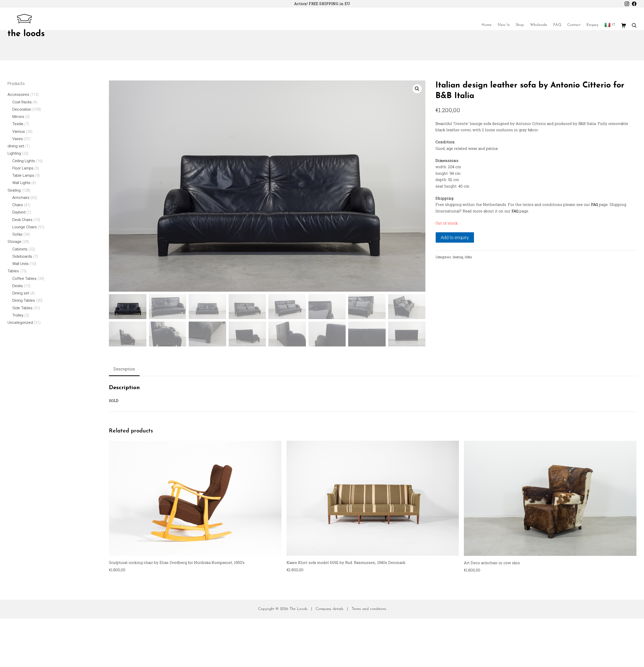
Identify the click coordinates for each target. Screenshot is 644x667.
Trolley (17, 315)
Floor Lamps (22, 168)
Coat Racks (22, 102)
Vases (17, 139)
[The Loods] (26, 25)
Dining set (20, 293)
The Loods (298, 609)
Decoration (21, 109)
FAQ (594, 204)
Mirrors (18, 116)
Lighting (14, 153)
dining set (16, 146)
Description (124, 368)
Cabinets (19, 249)
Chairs (17, 205)
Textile (17, 124)
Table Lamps (23, 175)
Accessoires (18, 94)
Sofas (468, 257)
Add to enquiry (455, 237)
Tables (13, 271)
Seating (458, 257)
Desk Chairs (22, 219)
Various (18, 131)
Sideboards (22, 256)
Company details (329, 609)
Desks (17, 286)
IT (613, 25)
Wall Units (20, 263)
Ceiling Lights (23, 161)
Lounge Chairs (24, 227)
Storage (14, 241)
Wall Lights (21, 183)
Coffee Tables (24, 278)
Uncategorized (20, 322)
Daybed (18, 212)
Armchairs (20, 197)
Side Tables (22, 308)
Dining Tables (23, 300)
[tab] (124, 369)
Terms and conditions (369, 609)
